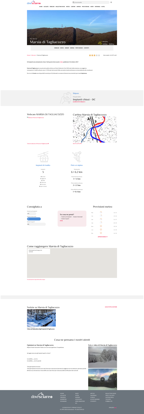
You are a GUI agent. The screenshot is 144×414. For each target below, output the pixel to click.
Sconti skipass (94, 399)
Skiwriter (63, 399)
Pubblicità (109, 401)
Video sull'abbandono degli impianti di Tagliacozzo (41, 329)
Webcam (52, 6)
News (92, 6)
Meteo (68, 6)
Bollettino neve (60, 6)
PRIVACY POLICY (77, 407)
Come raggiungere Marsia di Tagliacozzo (50, 246)
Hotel (103, 6)
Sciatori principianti (66, 216)
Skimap (67, 48)
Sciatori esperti (65, 218)
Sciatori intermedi (77, 216)
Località (46, 6)
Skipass (79, 6)
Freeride (63, 397)
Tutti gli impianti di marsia (33, 366)
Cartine (73, 6)
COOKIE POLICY (66, 407)
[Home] (49, 2)
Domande (63, 401)
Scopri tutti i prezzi (78, 101)
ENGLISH (111, 407)
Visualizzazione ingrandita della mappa (36, 279)
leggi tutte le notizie (111, 307)
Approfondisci (102, 236)
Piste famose (85, 6)
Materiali (97, 6)
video (61, 62)
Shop (77, 393)
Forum (92, 397)
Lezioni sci (78, 399)
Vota (61, 220)
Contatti (86, 48)
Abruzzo (33, 55)
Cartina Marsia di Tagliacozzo (90, 114)
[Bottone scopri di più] (111, 2)
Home (40, 6)
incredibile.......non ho (32, 359)
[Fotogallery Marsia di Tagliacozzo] (102, 357)
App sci (92, 393)
